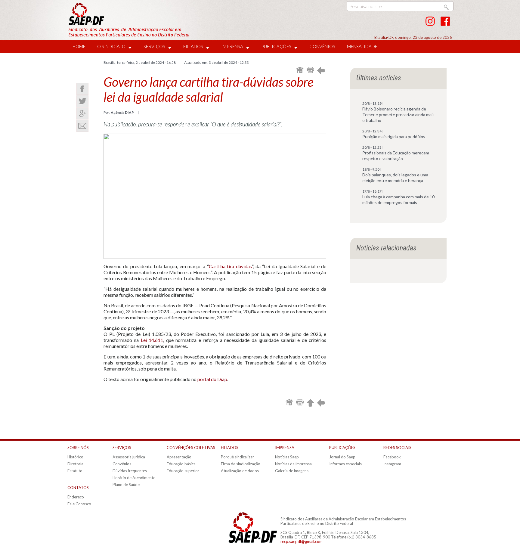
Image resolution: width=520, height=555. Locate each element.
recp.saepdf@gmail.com (301, 541)
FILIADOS (193, 46)
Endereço (75, 497)
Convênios (122, 463)
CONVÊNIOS (322, 46)
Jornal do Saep (342, 456)
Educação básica (181, 463)
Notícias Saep (287, 456)
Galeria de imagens (291, 470)
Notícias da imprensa (293, 463)
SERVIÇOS (154, 46)
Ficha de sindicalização (240, 463)
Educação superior (183, 470)
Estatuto (74, 470)
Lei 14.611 (152, 340)
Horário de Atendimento (134, 477)
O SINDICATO (111, 46)
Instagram (392, 463)
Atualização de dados (240, 470)
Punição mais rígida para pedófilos (393, 136)
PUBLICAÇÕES (276, 46)
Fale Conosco (79, 503)
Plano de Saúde (126, 484)
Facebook (392, 456)
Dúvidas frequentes (130, 470)
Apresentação (179, 456)
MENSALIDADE (362, 46)
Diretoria (75, 463)
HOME (79, 46)
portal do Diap (212, 379)
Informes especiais (345, 463)
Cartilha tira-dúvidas (230, 266)
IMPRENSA (232, 46)
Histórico (75, 456)
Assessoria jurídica (129, 456)
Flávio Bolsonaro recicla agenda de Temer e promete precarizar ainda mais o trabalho (398, 114)
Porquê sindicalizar (237, 456)
